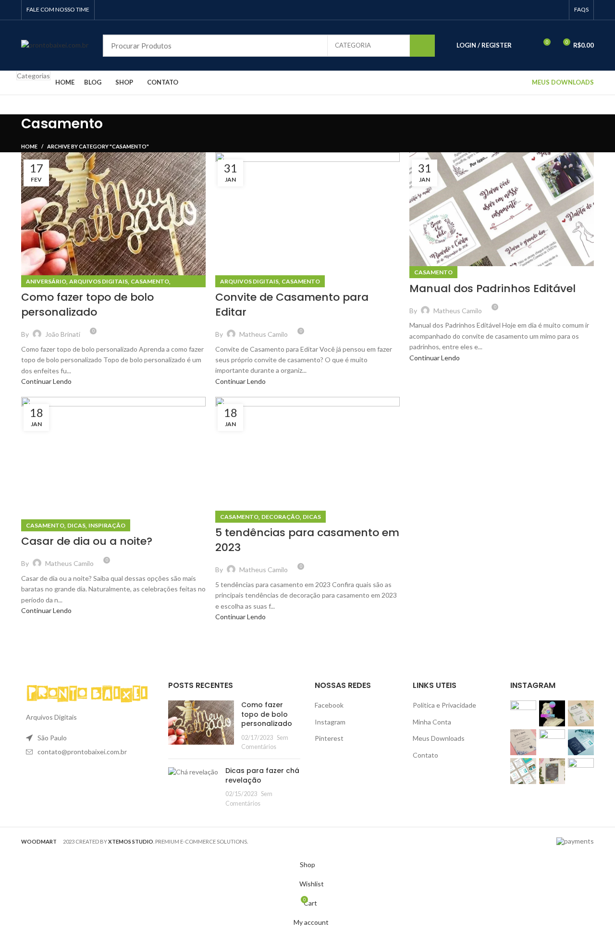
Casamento (150, 281)
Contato (425, 755)
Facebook (329, 705)
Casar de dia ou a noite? (86, 541)
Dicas (76, 525)
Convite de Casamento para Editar (292, 304)
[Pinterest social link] (536, 10)
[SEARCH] (422, 46)
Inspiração (106, 525)
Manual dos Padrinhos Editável (492, 288)
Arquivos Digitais (98, 281)
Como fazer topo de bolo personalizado (87, 304)
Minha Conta (432, 722)
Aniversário (46, 281)
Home (29, 146)
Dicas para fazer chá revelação (262, 775)
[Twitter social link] (525, 10)
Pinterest (329, 738)
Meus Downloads (439, 738)
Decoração (280, 516)
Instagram (330, 722)
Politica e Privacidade (444, 705)
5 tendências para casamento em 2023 (307, 540)
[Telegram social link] (558, 10)
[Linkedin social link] (547, 10)
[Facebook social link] (514, 10)
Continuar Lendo (46, 381)
